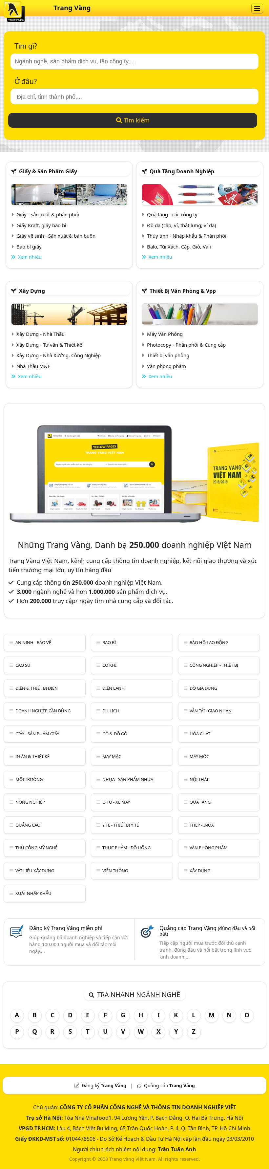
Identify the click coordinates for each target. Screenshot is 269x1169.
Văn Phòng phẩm (209, 848)
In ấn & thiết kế (32, 756)
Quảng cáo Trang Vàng (207, 930)
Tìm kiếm (136, 120)
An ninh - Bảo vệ (33, 642)
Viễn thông (115, 871)
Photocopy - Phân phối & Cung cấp (186, 344)
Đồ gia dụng (203, 688)
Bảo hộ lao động (209, 642)
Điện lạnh (113, 688)
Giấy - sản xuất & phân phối (47, 214)
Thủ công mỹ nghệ (36, 848)
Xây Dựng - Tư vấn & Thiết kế (49, 344)
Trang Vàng (72, 7)
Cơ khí (109, 665)
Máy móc (199, 756)
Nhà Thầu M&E (33, 366)
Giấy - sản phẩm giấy (37, 734)
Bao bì (109, 642)
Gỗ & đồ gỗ (114, 734)
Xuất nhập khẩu (33, 893)
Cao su (23, 665)
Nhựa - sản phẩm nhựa (127, 779)
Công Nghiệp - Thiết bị (214, 665)
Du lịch (110, 711)
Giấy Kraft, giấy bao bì (41, 225)
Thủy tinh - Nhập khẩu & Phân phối (186, 235)
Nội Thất (199, 779)
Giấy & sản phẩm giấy (48, 171)
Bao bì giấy (29, 246)
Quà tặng (200, 802)
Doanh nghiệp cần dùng (43, 711)
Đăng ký (104, 1085)
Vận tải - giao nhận (211, 711)
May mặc (111, 756)
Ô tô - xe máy (116, 802)
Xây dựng (32, 290)
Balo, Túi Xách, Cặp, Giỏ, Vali (179, 246)
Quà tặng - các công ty (172, 214)
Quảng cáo (27, 825)
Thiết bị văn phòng (168, 355)
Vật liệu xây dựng (34, 871)
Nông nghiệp (30, 802)
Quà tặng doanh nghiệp (182, 171)
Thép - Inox (202, 825)
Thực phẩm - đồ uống (126, 848)
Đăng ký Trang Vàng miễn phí (65, 928)
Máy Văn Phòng (165, 334)
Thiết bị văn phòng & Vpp (183, 290)
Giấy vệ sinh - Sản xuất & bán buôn (55, 235)
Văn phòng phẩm (166, 366)
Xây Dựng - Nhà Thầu (40, 334)
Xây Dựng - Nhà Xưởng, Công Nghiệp (58, 355)
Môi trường (29, 779)
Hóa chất (200, 734)
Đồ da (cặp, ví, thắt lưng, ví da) (181, 225)
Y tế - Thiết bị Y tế (120, 825)
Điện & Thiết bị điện (36, 688)
